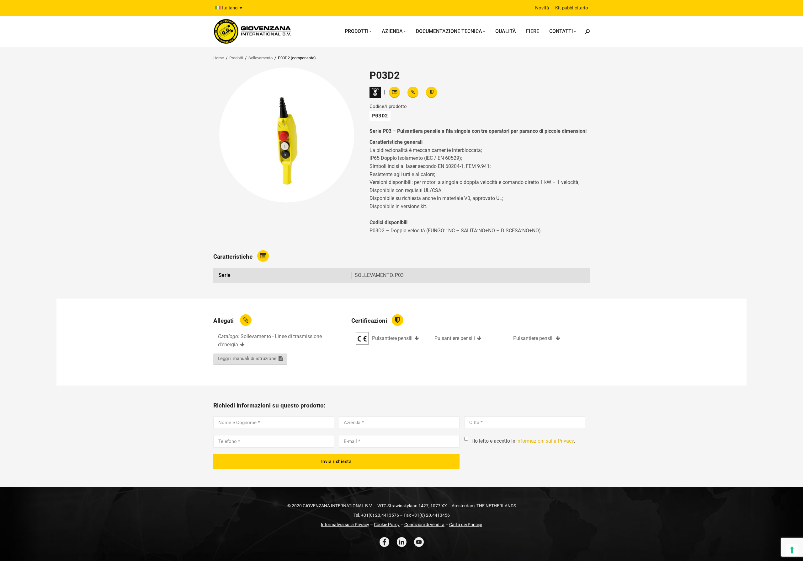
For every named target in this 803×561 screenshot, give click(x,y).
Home (218, 58)
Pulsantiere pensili (392, 338)
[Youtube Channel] (419, 542)
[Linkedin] (402, 542)
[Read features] (394, 92)
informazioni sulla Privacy (545, 441)
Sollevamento (260, 58)
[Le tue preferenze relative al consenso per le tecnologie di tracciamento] (792, 550)
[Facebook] (384, 542)
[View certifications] (431, 92)
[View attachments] (412, 92)
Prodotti (236, 58)
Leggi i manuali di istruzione (247, 358)
